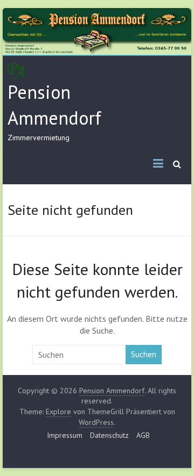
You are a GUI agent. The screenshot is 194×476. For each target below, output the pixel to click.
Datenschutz (109, 435)
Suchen (143, 354)
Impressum (64, 435)
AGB (143, 435)
